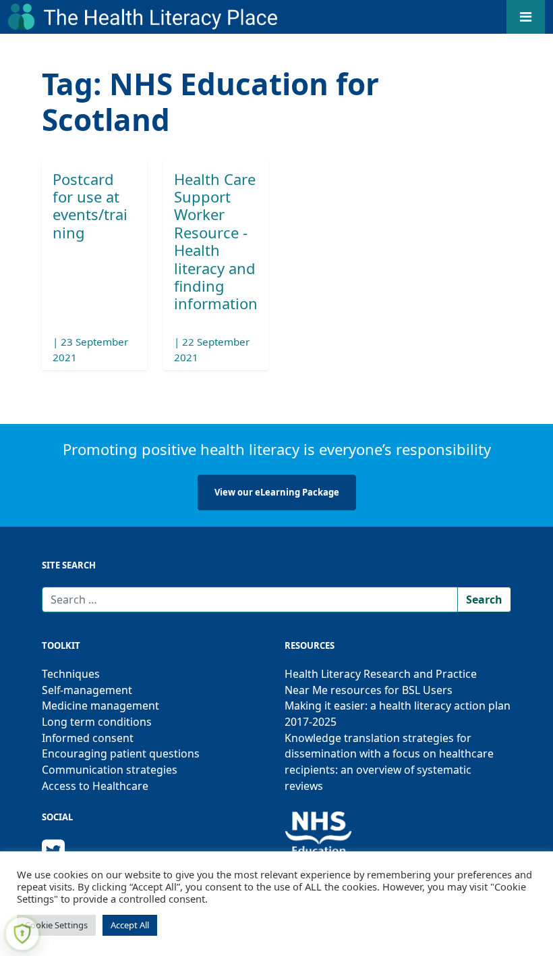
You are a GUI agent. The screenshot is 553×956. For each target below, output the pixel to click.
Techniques (71, 673)
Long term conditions (97, 721)
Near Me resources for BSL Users (369, 690)
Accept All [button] (130, 925)
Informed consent (88, 738)
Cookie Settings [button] (56, 925)
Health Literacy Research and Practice (381, 673)
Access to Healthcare (95, 785)
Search (484, 599)
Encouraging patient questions (121, 753)
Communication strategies (109, 769)
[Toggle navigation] (525, 17)
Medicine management (100, 705)
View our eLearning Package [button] (276, 492)
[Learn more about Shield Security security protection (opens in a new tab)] (22, 934)
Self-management (87, 690)
